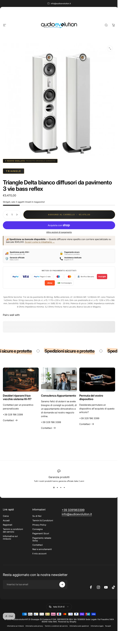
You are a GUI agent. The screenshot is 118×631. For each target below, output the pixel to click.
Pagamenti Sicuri (40, 533)
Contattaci (37, 545)
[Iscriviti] (62, 584)
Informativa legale (97, 626)
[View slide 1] (54, 487)
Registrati (7, 525)
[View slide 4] (64, 487)
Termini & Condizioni (42, 520)
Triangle (13, 171)
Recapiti (108, 626)
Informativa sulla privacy (34, 626)
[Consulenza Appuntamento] (59, 380)
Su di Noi (36, 516)
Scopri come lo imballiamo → (40, 242)
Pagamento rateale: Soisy (41, 539)
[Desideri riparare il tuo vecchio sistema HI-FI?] (21, 380)
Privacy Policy (39, 525)
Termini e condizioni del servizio (13, 530)
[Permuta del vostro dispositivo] (97, 380)
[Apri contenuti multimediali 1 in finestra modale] (110, 48)
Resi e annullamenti (42, 549)
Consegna (37, 529)
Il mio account (39, 553)
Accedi (6, 520)
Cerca (6, 516)
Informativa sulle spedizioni (79, 626)
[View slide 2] (57, 487)
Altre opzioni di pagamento (59, 232)
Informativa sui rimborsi (10, 537)
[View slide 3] (60, 487)
